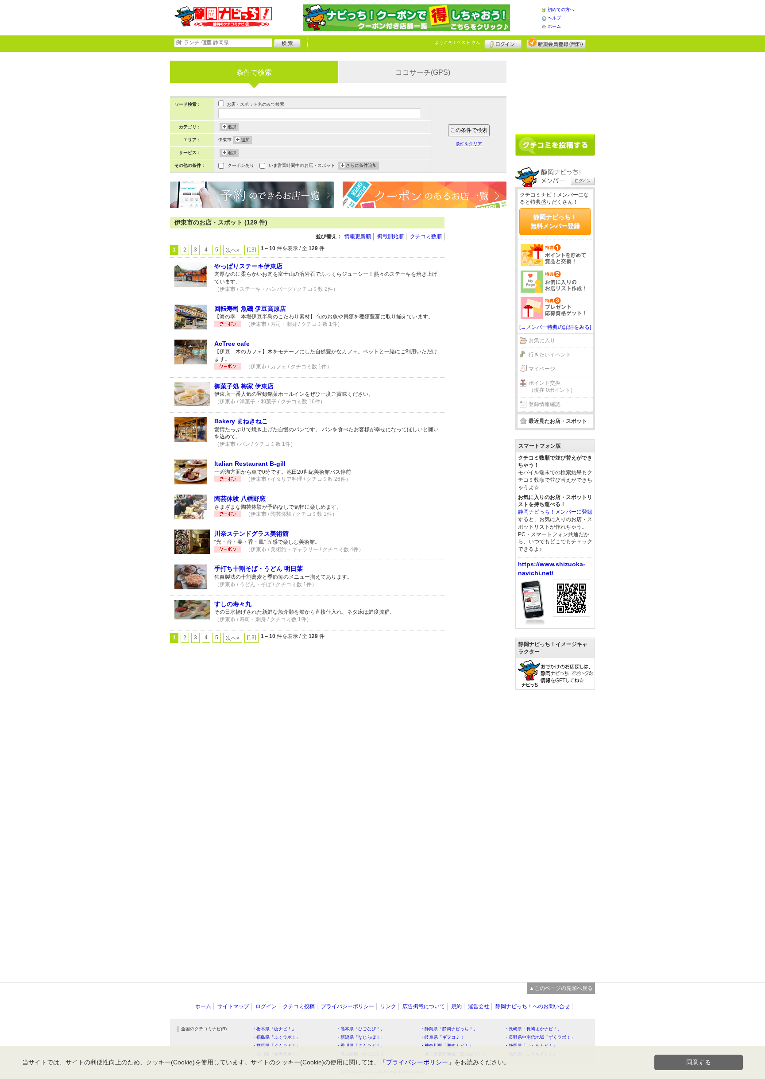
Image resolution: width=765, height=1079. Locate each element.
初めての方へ (561, 9)
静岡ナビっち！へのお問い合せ (532, 1006)
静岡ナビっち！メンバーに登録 (555, 512)
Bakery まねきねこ (241, 421)
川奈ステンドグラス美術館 (251, 533)
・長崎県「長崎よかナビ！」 (533, 1028)
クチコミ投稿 (299, 1006)
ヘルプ (554, 17)
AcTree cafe (232, 343)
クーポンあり (241, 165)
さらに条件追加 (361, 165)
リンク (388, 1006)
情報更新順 (357, 236)
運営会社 (478, 1006)
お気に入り (542, 340)
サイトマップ (233, 1006)
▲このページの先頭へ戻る (561, 988)
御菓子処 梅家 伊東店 (244, 386)
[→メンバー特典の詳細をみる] (555, 327)
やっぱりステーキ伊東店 (248, 266)
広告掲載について (423, 1006)
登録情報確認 (544, 404)
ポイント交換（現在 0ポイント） (552, 387)
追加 (232, 126)
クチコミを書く (555, 145)
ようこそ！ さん (457, 42)
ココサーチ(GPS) (422, 72)
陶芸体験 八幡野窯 (240, 498)
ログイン (503, 43)
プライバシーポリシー (347, 1006)
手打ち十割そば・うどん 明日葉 (258, 568)
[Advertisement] (479, 350)
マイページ (542, 369)
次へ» (233, 250)
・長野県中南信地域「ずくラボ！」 (539, 1037)
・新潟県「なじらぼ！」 (360, 1037)
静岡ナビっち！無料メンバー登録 (555, 221)
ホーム (554, 26)
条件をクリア (469, 143)
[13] (251, 250)
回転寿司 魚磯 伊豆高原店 (250, 308)
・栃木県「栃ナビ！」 (274, 1028)
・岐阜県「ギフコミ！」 (444, 1037)
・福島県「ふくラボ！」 (276, 1037)
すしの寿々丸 (232, 603)
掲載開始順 (390, 236)
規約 (456, 1006)
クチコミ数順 (426, 236)
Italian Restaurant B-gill (250, 463)
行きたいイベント (550, 355)
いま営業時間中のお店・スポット (302, 165)
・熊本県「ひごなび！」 (360, 1028)
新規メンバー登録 (556, 43)
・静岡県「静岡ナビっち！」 (449, 1028)
